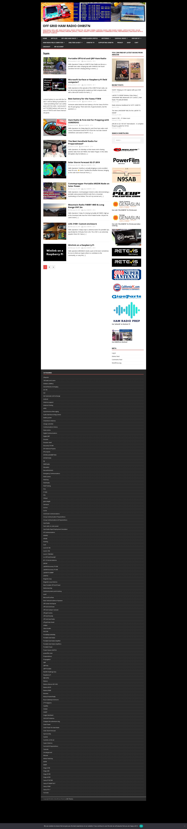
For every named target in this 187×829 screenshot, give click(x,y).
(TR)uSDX (46, 377)
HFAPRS (45, 535)
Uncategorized (47, 752)
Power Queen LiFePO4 (89, 38)
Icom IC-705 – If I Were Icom (121, 118)
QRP (44, 662)
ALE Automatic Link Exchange (51, 396)
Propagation (47, 659)
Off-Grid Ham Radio (49, 619)
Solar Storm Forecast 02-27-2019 (84, 162)
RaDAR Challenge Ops (49, 672)
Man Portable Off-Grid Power (51, 585)
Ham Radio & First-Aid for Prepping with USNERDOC (88, 121)
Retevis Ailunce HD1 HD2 (50, 684)
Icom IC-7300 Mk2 (48, 554)
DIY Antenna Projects (49, 448)
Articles (54, 38)
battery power (47, 417)
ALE (44, 393)
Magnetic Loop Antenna (50, 582)
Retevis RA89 (47, 690)
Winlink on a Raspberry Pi (81, 245)
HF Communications (49, 532)
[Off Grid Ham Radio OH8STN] (93, 21)
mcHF (44, 594)
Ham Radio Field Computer (53, 42)
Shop (129, 42)
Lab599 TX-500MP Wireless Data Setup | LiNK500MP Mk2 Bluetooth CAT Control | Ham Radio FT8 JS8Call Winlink (127, 97)
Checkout (46, 47)
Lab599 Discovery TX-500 (50, 566)
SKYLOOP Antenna (48, 718)
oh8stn (45, 625)
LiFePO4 (45, 576)
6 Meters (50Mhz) (48, 383)
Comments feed (117, 360)
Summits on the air (48, 740)
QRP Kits (45, 665)
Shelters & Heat (75, 42)
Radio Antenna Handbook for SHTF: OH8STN (126, 105)
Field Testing (47, 486)
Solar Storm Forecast (49, 731)
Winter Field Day (48, 758)
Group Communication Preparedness (54, 517)
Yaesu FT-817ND (48, 780)
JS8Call (45, 563)
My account (59, 47)
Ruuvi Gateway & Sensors (51, 700)
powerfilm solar (48, 653)
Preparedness (47, 656)
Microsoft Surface (48, 597)
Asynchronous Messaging (51, 411)
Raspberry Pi (47, 675)
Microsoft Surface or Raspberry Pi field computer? (87, 80)
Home (45, 38)
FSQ (44, 489)
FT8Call (45, 498)
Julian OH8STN (87, 61)
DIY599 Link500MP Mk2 (49, 455)
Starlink (45, 737)
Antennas (105, 38)
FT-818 (45, 492)
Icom (44, 545)
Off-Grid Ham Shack (68, 38)
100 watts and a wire (49, 380)
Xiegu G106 (46, 768)
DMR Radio (46, 464)
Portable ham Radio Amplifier (52, 641)
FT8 (44, 495)
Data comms (47, 430)
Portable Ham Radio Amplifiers (52, 644)
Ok (141, 826)
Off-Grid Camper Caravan (50, 610)
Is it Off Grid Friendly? (49, 557)
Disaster (45, 439)
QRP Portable (47, 669)
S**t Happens (47, 703)
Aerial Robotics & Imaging (50, 387)
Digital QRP (46, 436)
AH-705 (45, 390)
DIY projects (46, 452)
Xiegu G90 (46, 771)
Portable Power (47, 647)
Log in (114, 353)
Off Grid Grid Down (49, 607)
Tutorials (46, 749)
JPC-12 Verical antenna (50, 560)
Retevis (45, 681)
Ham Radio (46, 523)
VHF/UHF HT (136, 38)
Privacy (120, 42)
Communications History (50, 427)
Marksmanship (47, 588)
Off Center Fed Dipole (49, 603)
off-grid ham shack (48, 622)
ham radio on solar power (51, 526)
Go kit (45, 510)
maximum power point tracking (52, 591)
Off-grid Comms (47, 613)
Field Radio (46, 483)
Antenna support (48, 402)
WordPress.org (116, 363)
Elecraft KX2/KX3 (48, 470)
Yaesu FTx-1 (46, 789)
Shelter (45, 709)
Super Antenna (47, 743)
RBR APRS (46, 678)
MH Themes (70, 799)
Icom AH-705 (46, 548)
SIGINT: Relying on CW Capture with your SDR (126, 90)
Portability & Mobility (49, 634)
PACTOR (45, 631)
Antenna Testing (48, 405)
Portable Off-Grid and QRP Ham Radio (87, 58)
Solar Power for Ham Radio (51, 727)
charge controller (48, 424)
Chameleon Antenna (49, 421)
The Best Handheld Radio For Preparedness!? (82, 142)
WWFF (45, 765)
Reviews (45, 693)
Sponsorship (47, 734)
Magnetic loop (47, 579)
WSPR (45, 762)
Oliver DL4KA (47, 628)
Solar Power (47, 724)
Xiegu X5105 (46, 774)
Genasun (46, 504)
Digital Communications (50, 433)
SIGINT (45, 712)
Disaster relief (47, 442)
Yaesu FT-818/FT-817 (49, 783)
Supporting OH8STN (105, 42)
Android (45, 399)
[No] (185, 826)
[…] (97, 68)
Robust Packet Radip (49, 696)
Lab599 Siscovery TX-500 (50, 569)
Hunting (45, 541)
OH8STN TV (90, 42)
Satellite (45, 706)
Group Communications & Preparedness (55, 520)
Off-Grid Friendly (48, 616)
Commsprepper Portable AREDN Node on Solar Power (88, 184)
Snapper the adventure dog (51, 721)
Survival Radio (120, 38)
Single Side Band (48, 715)
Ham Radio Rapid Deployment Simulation (55, 529)
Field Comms (47, 476)
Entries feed (115, 356)
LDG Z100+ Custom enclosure (82, 224)
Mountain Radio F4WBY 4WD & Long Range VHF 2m (86, 206)
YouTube (46, 793)
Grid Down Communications (51, 514)
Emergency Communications (51, 473)
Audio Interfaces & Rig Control (52, 414)
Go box (45, 507)
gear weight (46, 501)
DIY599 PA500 (47, 458)
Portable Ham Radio (49, 638)
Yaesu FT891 (47, 786)
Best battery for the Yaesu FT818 (84, 98)
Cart (136, 42)
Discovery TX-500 (48, 445)
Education (46, 467)
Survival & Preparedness (50, 746)
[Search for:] (127, 140)
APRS (44, 408)
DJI (44, 461)
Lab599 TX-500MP (48, 572)
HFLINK (45, 538)
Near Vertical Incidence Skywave (53, 600)
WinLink (45, 755)
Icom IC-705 (46, 551)
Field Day (46, 479)
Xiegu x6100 (46, 777)
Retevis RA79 (47, 687)
